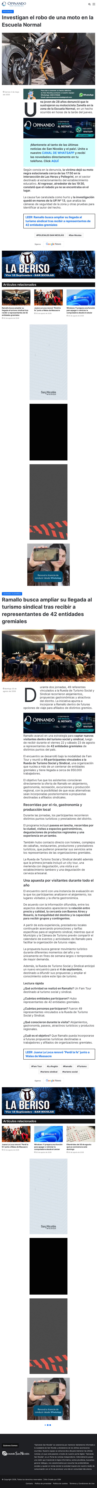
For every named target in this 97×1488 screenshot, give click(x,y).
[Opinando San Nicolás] (14, 4)
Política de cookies (60, 1483)
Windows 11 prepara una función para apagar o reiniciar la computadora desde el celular (81, 310)
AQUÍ (55, 161)
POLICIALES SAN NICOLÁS (51, 235)
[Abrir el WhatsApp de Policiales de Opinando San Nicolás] (59, 98)
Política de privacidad (43, 1483)
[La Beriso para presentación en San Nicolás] (48, 264)
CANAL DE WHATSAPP (58, 153)
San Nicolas (75, 235)
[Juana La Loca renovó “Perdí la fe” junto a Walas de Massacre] (48, 297)
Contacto (29, 1483)
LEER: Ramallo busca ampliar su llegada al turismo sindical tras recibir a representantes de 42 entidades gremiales (58, 221)
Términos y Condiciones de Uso (81, 1483)
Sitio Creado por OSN (52, 1479)
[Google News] (53, 244)
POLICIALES (7, 12)
